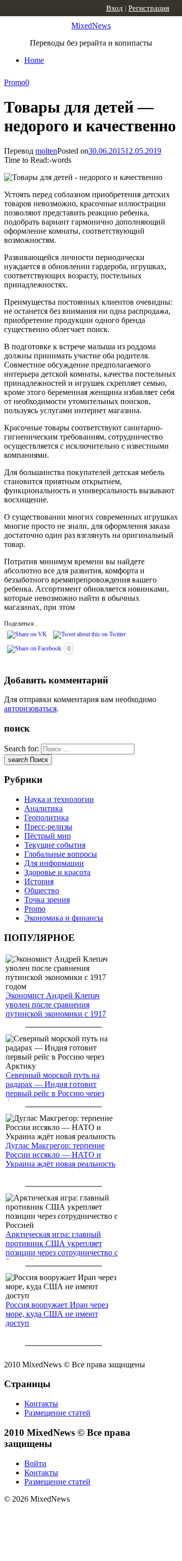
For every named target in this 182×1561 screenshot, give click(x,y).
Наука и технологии (59, 799)
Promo (14, 82)
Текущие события (54, 845)
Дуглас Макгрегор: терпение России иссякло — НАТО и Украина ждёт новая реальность (60, 1154)
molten (46, 151)
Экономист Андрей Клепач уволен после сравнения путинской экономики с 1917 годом (56, 1009)
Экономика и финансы (63, 918)
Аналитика (43, 808)
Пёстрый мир (47, 835)
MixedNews (91, 25)
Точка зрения (47, 899)
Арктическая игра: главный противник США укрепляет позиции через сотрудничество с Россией (62, 1248)
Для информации (54, 863)
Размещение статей (57, 1412)
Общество (41, 890)
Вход (114, 8)
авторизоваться (30, 708)
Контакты (41, 1403)
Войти (35, 1463)
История (39, 881)
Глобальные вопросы (60, 854)
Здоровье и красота (57, 872)
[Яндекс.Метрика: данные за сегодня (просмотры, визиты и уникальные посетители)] (83, 1516)
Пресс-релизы (48, 826)
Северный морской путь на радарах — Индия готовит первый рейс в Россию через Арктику (55, 1089)
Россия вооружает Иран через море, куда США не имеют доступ (57, 1313)
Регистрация (148, 8)
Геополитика (46, 817)
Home (34, 60)
